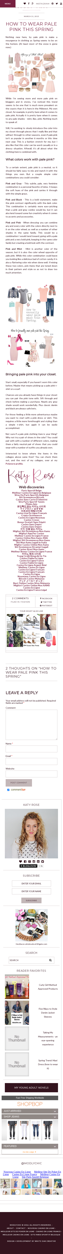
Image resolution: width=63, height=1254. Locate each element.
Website (10, 768)
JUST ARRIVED (12, 1111)
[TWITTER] (57, 4)
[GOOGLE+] (33, 4)
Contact (21, 1228)
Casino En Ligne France (31, 560)
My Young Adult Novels (31, 1087)
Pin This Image (40, 74)
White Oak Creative (45, 1241)
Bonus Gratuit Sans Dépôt (31, 522)
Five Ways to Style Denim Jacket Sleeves (48, 1012)
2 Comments (20, 598)
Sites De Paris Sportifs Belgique (32, 495)
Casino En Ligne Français (31, 569)
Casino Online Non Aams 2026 (32, 538)
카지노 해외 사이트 (31, 553)
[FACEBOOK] (29, 4)
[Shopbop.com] (30, 1104)
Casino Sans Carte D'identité (31, 499)
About (10, 1228)
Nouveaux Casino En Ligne (32, 576)
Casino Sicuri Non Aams (31, 549)
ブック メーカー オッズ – (31, 580)
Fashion (25, 602)
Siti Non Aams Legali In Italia (31, 542)
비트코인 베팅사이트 (31, 510)
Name (9, 743)
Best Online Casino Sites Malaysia (31, 583)
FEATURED (10, 1146)
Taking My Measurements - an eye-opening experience (48, 1038)
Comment (11, 707)
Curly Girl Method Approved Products (48, 986)
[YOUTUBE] (61, 4)
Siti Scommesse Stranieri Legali (31, 547)
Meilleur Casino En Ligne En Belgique (31, 492)
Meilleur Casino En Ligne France (31, 535)
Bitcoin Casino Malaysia (31, 578)
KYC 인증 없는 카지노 (31, 528)
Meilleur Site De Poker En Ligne (17, 1231)
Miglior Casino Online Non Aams (31, 544)
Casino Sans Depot (31, 524)
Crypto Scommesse (31, 515)
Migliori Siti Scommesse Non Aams (31, 531)
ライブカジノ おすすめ (31, 508)
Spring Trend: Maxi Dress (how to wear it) (48, 1064)
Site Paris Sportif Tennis (32, 501)
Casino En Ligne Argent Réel (32, 565)
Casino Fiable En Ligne (31, 558)
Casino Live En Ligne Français (31, 513)
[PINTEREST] (53, 4)
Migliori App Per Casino (31, 533)
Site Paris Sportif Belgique (45, 1235)
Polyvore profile (14, 463)
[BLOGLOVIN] (25, 4)
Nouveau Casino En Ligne (41, 1228)
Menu (8, 4)
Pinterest (47, 605)
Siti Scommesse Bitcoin (31, 497)
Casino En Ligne (31, 574)
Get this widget (29, 1152)
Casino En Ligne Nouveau (31, 517)
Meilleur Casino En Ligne (32, 567)
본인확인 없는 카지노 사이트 (31, 506)
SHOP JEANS (11, 1116)
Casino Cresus (31, 519)
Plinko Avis (31, 504)
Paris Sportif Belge (31, 490)
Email (9, 756)
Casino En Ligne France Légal (31, 590)
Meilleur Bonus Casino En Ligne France (31, 551)
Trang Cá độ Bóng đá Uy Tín (31, 556)
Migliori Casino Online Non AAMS (32, 585)
